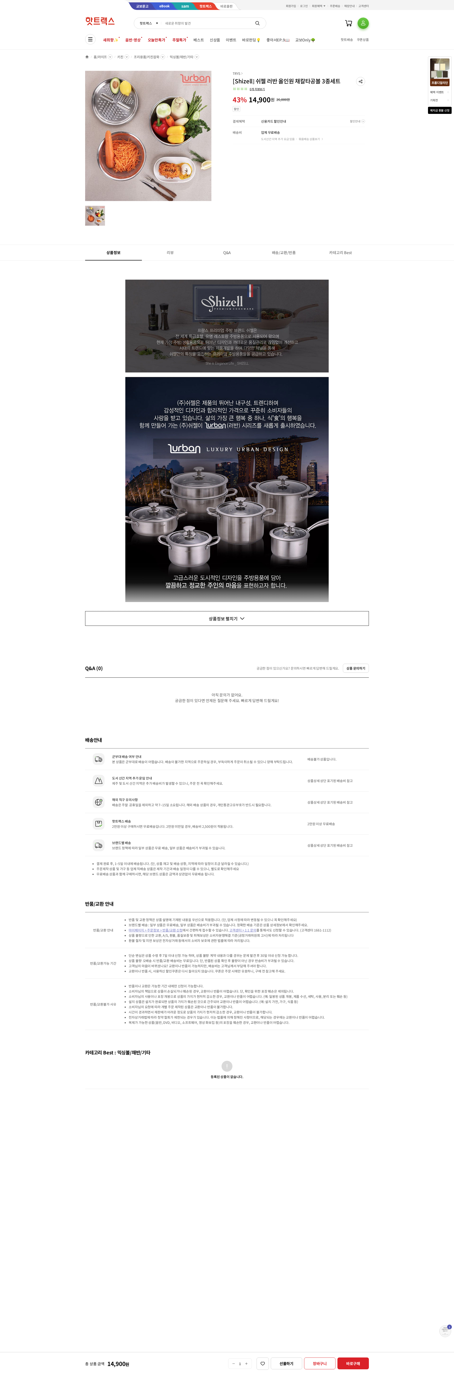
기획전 (434, 100)
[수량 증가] (246, 1363)
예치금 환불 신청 (440, 110)
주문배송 (335, 6)
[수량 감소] (233, 1363)
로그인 (304, 6)
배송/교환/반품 (284, 252)
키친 (120, 56)
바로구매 (353, 1363)
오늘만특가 (156, 40)
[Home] (87, 57)
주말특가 (179, 40)
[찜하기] (263, 1363)
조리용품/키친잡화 (146, 56)
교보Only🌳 (305, 40)
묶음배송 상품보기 (309, 139)
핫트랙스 (146, 23)
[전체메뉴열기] (90, 39)
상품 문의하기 (355, 668)
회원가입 (291, 6)
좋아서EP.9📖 (278, 40)
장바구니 (320, 1363)
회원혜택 (317, 6)
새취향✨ (110, 40)
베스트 (198, 40)
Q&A (227, 252)
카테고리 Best (340, 252)
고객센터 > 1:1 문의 (242, 930)
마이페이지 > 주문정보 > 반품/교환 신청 (156, 930)
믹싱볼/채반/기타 (181, 56)
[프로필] (363, 23)
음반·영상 (132, 40)
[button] (360, 81)
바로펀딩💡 (251, 40)
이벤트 (231, 40)
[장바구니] (348, 23)
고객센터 (363, 6)
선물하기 (286, 1363)
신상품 (215, 40)
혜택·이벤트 (437, 92)
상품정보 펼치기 (223, 618)
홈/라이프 (100, 56)
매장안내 (349, 6)
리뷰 (170, 252)
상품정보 (113, 252)
